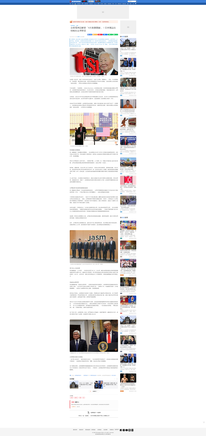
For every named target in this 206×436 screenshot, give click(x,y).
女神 (133, 3)
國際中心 (79, 36)
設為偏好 (89, 34)
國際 (75, 3)
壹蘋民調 (86, 3)
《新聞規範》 (86, 375)
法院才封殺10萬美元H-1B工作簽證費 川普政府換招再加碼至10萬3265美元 (128, 147)
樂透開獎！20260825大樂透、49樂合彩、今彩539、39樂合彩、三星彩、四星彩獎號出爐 (128, 232)
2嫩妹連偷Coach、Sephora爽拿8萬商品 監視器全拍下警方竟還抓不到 (128, 89)
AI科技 (101, 3)
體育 (83, 3)
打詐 (116, 3)
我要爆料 (100, 34)
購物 (130, 3)
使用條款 (99, 429)
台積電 (71, 397)
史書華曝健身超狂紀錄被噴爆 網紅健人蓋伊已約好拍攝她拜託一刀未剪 (128, 385)
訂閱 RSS (74, 406)
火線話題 (91, 3)
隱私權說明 (87, 429)
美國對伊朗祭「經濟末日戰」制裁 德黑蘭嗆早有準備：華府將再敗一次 (128, 69)
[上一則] (115, 379)
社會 (73, 3)
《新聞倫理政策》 (78, 375)
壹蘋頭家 (124, 3)
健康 (128, 3)
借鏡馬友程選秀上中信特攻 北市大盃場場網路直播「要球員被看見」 (128, 307)
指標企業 (119, 3)
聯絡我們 (81, 429)
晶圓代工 (76, 397)
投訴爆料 (106, 429)
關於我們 (75, 429)
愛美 (99, 3)
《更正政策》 (114, 375)
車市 (113, 3)
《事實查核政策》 (93, 375)
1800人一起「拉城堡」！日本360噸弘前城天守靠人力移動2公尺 (128, 49)
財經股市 (79, 3)
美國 (80, 397)
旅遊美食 (109, 3)
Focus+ (95, 3)
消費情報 (112, 429)
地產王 (105, 3)
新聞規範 (93, 429)
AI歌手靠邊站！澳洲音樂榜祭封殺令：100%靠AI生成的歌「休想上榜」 (128, 187)
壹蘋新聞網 (73, 25)
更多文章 (78, 406)
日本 (83, 397)
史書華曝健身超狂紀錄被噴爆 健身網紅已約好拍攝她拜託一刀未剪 (88, 21)
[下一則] (117, 379)
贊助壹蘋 (94, 34)
